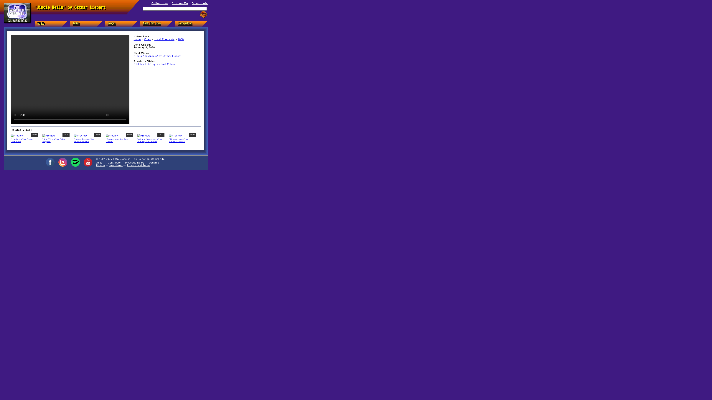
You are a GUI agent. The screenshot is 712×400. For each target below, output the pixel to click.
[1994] (112, 135)
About (99, 162)
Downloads (200, 3)
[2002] (17, 135)
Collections (159, 3)
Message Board (134, 162)
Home (137, 39)
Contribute (114, 162)
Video (147, 39)
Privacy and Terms (138, 165)
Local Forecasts (164, 39)
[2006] (80, 135)
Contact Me (180, 3)
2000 (181, 39)
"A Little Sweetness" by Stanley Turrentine (149, 140)
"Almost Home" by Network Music (178, 140)
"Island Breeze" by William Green (84, 140)
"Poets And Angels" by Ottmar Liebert (157, 56)
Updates (154, 162)
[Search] (204, 14)
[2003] (143, 135)
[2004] (48, 135)
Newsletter (116, 165)
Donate (100, 165)
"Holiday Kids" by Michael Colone (155, 64)
